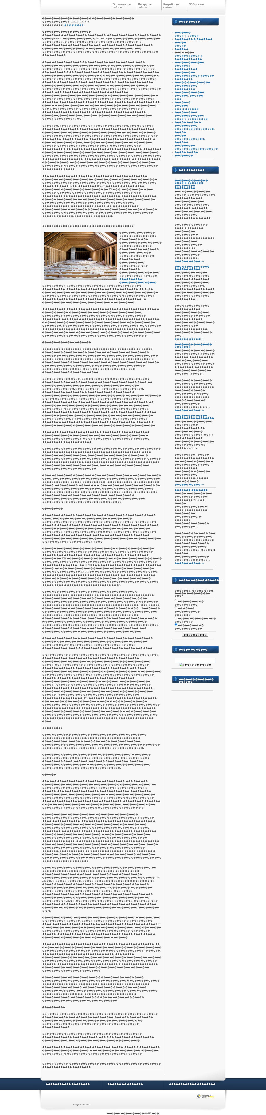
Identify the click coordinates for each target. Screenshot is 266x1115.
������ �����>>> (189, 261)
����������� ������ (194, 75)
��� (178, 99)
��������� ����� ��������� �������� (194, 416)
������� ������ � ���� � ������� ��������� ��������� (191, 184)
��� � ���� (74, 25)
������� (183, 32)
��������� (185, 145)
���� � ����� (187, 35)
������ (181, 49)
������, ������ (189, 95)
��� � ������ (187, 109)
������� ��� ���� (191, 490)
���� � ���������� (192, 82)
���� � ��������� (191, 119)
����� (180, 42)
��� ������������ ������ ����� (192, 267)
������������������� (196, 149)
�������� (184, 79)
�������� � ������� (193, 39)
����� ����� (186, 152)
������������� (189, 92)
